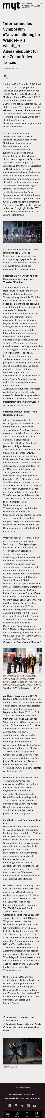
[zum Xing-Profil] (22, 1105)
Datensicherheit (12, 1098)
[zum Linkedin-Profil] (29, 1105)
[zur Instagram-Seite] (16, 1105)
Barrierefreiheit (16, 1094)
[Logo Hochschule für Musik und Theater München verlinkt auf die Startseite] (11, 6)
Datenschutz (30, 1094)
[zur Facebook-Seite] (10, 1105)
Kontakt (37, 1098)
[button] (37, 1053)
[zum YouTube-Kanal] (35, 1105)
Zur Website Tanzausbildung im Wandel (24, 1024)
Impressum (26, 1098)
